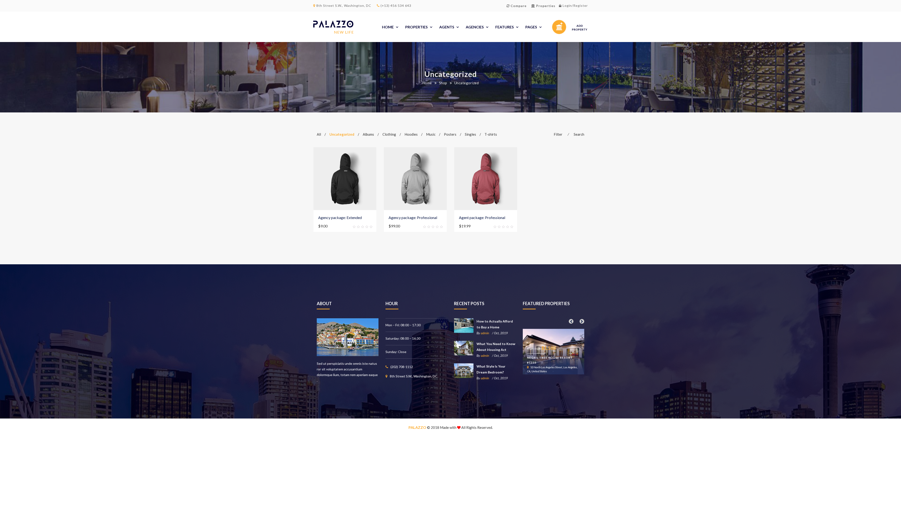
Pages (531, 27)
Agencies (475, 27)
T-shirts (491, 134)
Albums (368, 134)
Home (388, 27)
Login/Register (575, 6)
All (319, 134)
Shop (443, 83)
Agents (446, 27)
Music (430, 134)
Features (504, 27)
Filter (558, 134)
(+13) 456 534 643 (395, 6)
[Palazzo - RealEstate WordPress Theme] (333, 27)
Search (579, 134)
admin (485, 333)
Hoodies (411, 134)
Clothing (389, 134)
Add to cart (324, 226)
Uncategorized (341, 134)
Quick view (370, 226)
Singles (470, 134)
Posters (450, 134)
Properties (416, 27)
